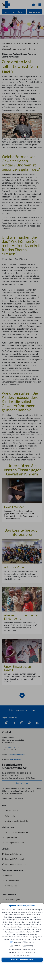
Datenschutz (18, 955)
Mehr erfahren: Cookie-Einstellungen (22, 952)
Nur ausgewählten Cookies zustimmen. (22, 949)
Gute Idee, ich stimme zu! (22, 960)
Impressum (26, 955)
